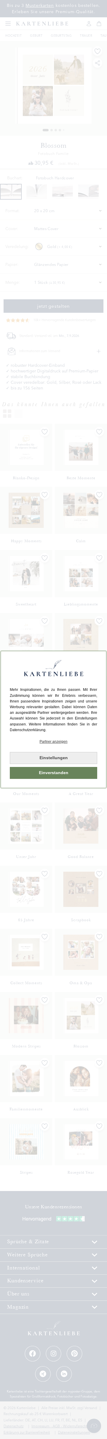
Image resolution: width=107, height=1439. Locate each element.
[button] (53, 742)
